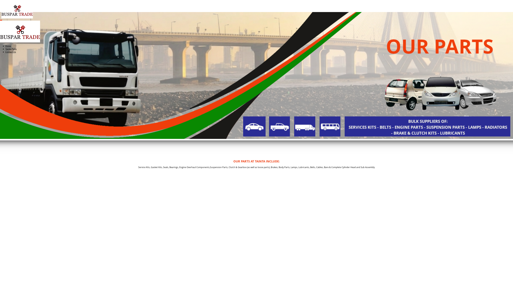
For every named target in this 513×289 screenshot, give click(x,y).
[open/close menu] (1, 20)
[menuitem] (8, 46)
